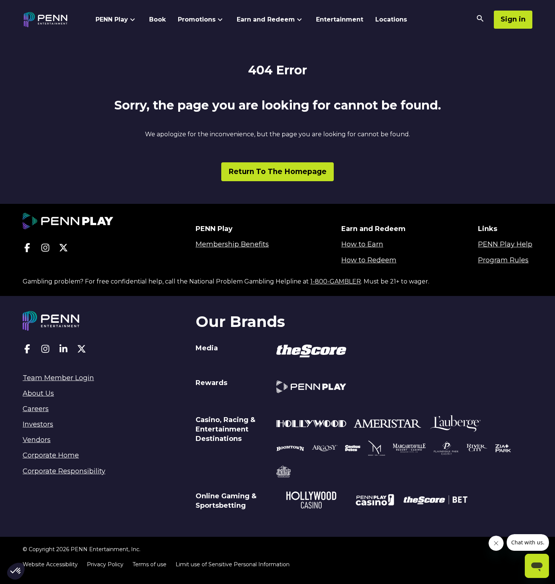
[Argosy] (290, 449)
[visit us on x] (63, 249)
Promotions (197, 19)
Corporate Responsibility (64, 471)
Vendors (37, 440)
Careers (36, 409)
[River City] (476, 449)
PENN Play (112, 19)
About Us (38, 393)
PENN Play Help (505, 244)
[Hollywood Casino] (311, 501)
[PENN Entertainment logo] (52, 19)
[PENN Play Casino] (375, 501)
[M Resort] (376, 449)
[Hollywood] (311, 424)
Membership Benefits (232, 244)
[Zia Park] (503, 449)
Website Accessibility (50, 564)
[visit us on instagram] (45, 249)
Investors (38, 424)
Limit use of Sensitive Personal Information (233, 564)
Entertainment (339, 19)
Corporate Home (51, 455)
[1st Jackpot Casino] (283, 472)
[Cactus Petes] (353, 449)
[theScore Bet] (435, 501)
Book (157, 19)
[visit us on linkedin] (63, 350)
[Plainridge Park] (446, 449)
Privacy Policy (105, 564)
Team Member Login (58, 378)
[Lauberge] (455, 425)
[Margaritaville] (409, 449)
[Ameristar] (387, 424)
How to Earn (362, 244)
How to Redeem (368, 260)
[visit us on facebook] (27, 249)
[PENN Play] (311, 388)
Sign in (513, 19)
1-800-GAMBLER (335, 281)
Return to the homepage (277, 171)
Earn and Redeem (266, 19)
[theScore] (311, 352)
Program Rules (503, 260)
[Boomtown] (325, 449)
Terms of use (149, 564)
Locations (391, 19)
